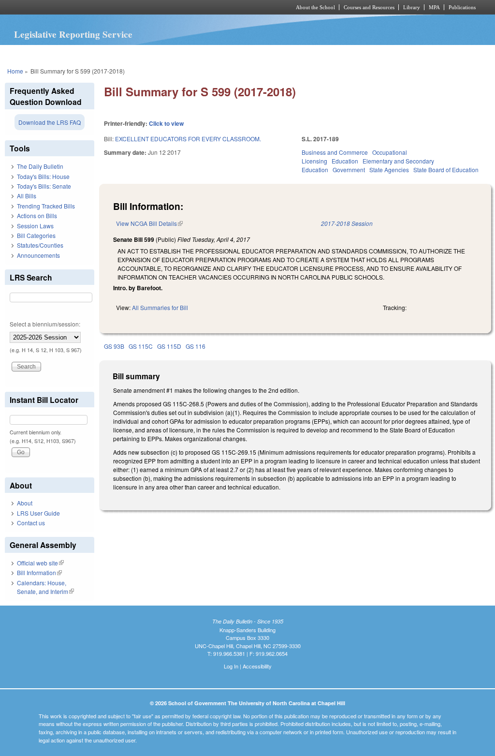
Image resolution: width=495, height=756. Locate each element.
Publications (462, 7)
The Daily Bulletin (40, 166)
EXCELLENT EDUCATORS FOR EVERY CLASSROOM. (188, 138)
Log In (231, 666)
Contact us (31, 523)
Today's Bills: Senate (44, 186)
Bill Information (39, 572)
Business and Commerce (335, 152)
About (24, 503)
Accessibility (257, 666)
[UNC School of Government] (119, 7)
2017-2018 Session (347, 223)
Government (349, 169)
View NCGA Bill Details (149, 223)
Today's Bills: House (43, 176)
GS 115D (169, 346)
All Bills (26, 196)
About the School (315, 7)
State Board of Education (446, 169)
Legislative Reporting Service (73, 34)
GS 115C (141, 346)
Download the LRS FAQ (49, 122)
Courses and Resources (369, 7)
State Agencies (389, 169)
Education (345, 161)
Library (411, 7)
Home (15, 71)
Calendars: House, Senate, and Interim (45, 586)
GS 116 (195, 346)
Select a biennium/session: (45, 324)
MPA (434, 7)
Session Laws (35, 226)
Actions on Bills (37, 215)
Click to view (166, 123)
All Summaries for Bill (160, 307)
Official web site (40, 563)
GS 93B (114, 346)
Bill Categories (36, 235)
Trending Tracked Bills (46, 206)
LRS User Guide (38, 513)
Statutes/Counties (40, 245)
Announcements (38, 255)
